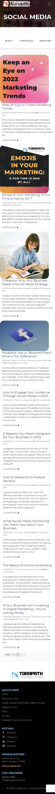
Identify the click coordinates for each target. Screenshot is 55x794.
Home (5, 694)
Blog (8, 41)
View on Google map (11, 766)
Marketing (20, 113)
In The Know (21, 203)
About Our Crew (10, 699)
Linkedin (10, 742)
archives (45, 41)
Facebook (11, 733)
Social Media (31, 113)
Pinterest (11, 746)
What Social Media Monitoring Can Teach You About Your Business (26, 525)
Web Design (8, 619)
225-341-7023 (8, 777)
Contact (6, 716)
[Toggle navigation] (49, 3)
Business (16, 617)
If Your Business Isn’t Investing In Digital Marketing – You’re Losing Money (26, 609)
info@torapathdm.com (13, 780)
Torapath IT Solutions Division (17, 720)
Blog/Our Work (9, 707)
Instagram (11, 737)
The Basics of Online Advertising (27, 565)
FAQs (4, 712)
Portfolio (26, 41)
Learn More (9, 140)
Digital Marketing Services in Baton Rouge (23, 703)
